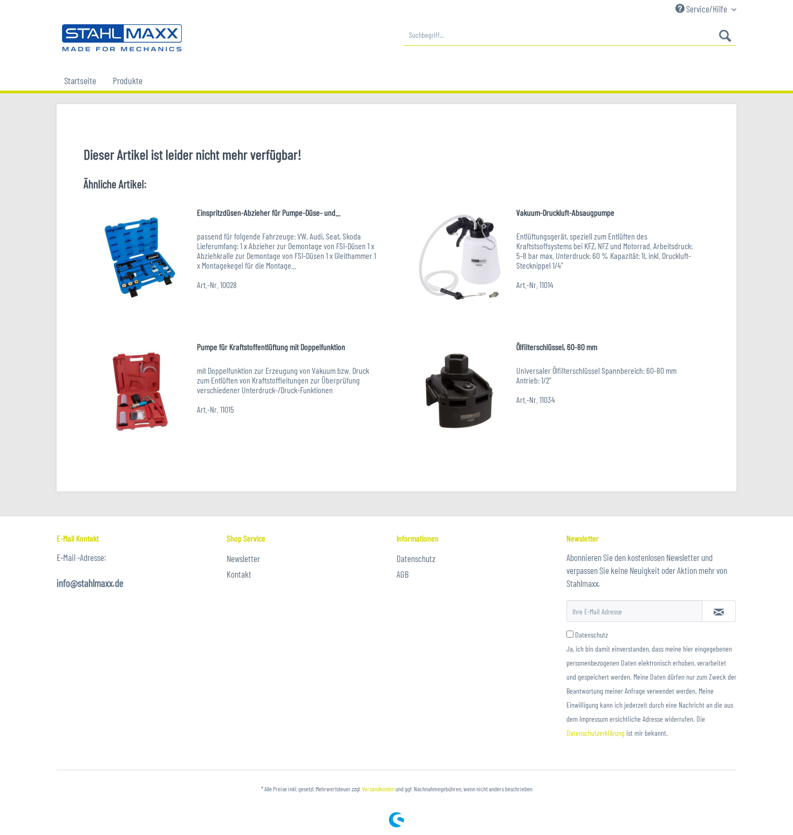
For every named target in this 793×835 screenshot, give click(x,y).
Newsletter (243, 558)
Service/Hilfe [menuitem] (707, 8)
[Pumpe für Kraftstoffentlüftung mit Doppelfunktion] (140, 391)
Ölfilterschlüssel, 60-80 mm (556, 346)
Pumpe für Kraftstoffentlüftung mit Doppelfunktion (271, 346)
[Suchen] (725, 35)
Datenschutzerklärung (595, 732)
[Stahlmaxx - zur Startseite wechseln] (122, 37)
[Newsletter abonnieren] (719, 611)
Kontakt (239, 574)
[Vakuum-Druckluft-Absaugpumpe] (459, 257)
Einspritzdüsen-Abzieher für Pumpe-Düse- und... (268, 212)
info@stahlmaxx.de (90, 583)
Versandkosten (378, 788)
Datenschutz (415, 558)
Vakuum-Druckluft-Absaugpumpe (565, 212)
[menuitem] (570, 35)
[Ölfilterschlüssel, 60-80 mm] (459, 391)
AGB (402, 574)
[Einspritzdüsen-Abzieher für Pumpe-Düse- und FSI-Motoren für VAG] (140, 257)
